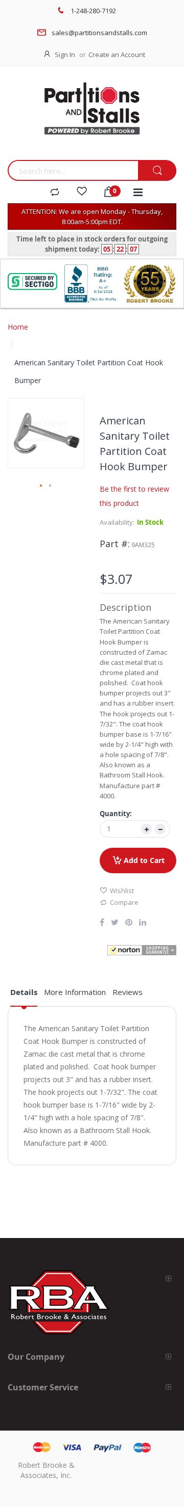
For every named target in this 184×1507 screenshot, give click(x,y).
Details (23, 992)
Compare (124, 902)
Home (18, 327)
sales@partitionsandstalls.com (99, 32)
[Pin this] (128, 923)
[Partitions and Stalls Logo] (92, 116)
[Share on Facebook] (102, 923)
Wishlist (122, 890)
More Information (75, 992)
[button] (41, 486)
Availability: (117, 522)
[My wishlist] (82, 192)
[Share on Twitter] (115, 923)
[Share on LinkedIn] (142, 923)
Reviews (127, 992)
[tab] (24, 996)
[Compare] (54, 192)
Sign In (65, 54)
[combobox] (73, 170)
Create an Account (116, 54)
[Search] (157, 171)
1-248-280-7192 (93, 10)
